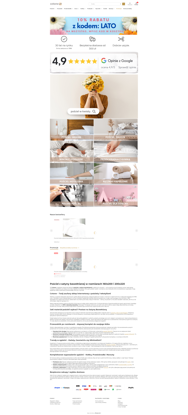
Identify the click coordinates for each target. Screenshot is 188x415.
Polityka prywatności (55, 402)
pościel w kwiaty (111, 344)
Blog (119, 401)
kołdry (129, 362)
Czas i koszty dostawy (100, 402)
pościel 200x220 (129, 334)
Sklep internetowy (93, 413)
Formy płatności (99, 401)
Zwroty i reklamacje (55, 404)
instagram (120, 404)
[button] (123, 4)
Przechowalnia (76, 404)
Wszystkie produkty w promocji (68, 247)
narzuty (106, 367)
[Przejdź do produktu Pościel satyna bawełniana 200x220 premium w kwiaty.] (72, 261)
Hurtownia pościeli (122, 405)
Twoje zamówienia (77, 401)
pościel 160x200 (107, 331)
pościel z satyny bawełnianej (119, 312)
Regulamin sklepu (54, 401)
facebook (120, 402)
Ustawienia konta (77, 402)
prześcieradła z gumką (125, 364)
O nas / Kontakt (122, 407)
